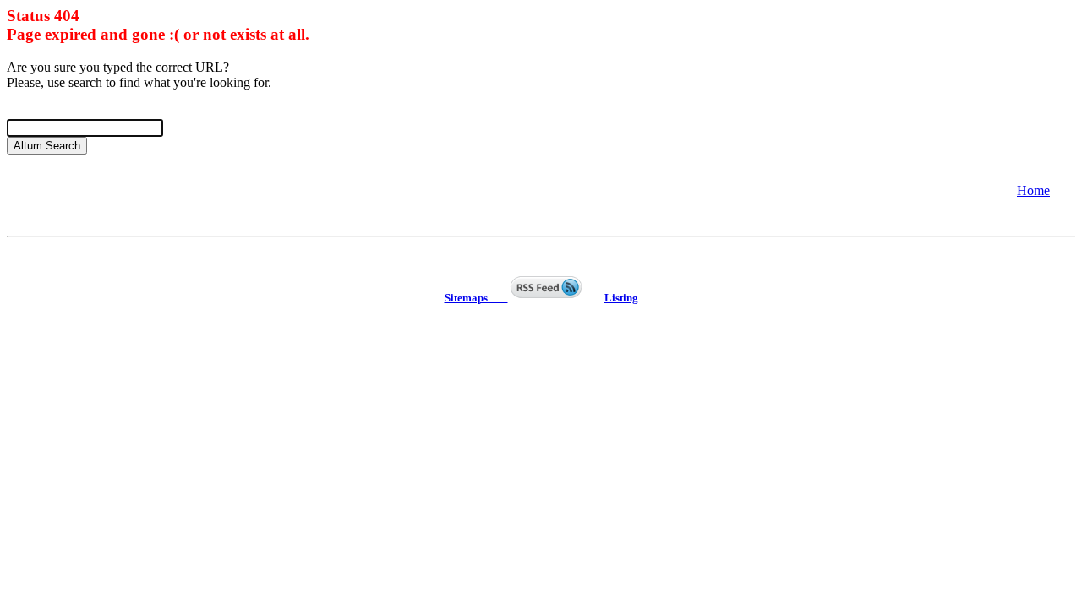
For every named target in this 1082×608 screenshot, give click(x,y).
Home (1033, 190)
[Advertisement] (142, 189)
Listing (621, 297)
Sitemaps (476, 297)
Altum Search (47, 145)
